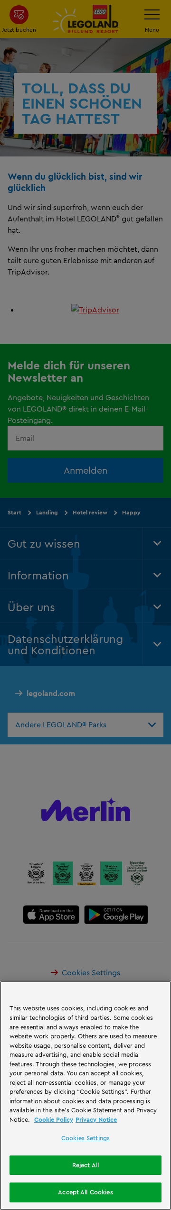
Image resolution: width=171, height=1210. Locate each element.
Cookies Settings (85, 1138)
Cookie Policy (53, 1119)
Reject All (85, 1165)
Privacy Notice (96, 1119)
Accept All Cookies (85, 1192)
